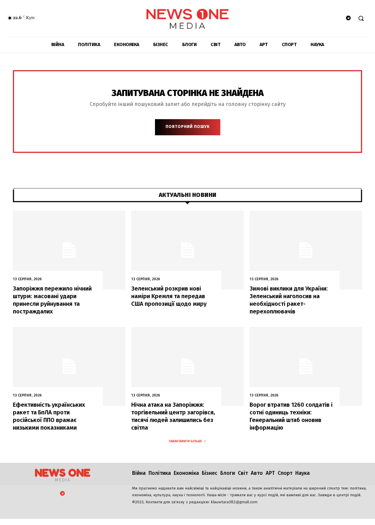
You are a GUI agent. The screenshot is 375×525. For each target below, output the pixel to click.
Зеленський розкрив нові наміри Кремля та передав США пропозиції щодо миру (169, 296)
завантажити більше (185, 441)
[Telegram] (348, 18)
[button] (361, 18)
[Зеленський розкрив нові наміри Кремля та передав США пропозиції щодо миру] (187, 250)
